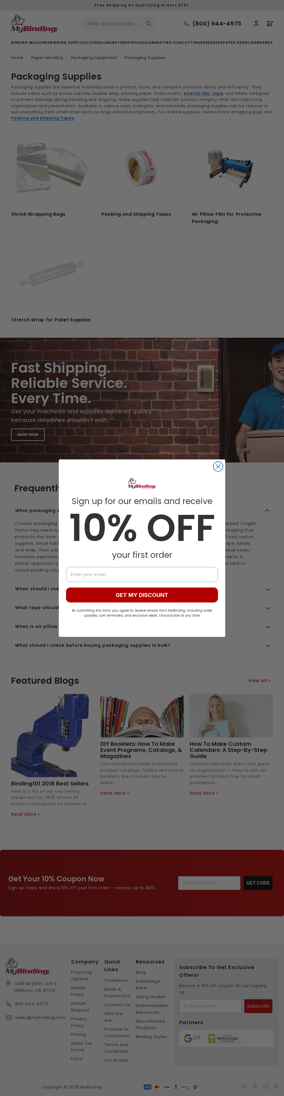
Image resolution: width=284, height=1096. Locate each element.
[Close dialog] (218, 466)
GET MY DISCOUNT (142, 595)
